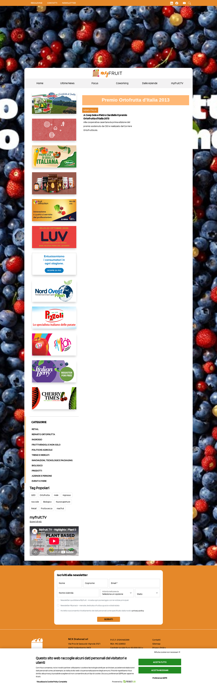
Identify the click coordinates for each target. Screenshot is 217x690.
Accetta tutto (160, 662)
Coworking (122, 83)
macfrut (60, 508)
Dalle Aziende (149, 83)
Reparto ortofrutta (43, 434)
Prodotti (37, 470)
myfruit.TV (177, 83)
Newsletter (69, 2)
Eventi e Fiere (39, 481)
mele (56, 495)
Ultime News (67, 83)
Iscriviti (108, 619)
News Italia (90, 110)
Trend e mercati (40, 455)
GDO (33, 495)
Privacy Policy (159, 647)
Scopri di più (36, 521)
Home (39, 83)
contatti (52, 2)
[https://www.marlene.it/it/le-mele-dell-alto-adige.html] (54, 266)
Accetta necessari (159, 670)
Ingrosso (37, 439)
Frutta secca (46, 508)
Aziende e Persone (42, 475)
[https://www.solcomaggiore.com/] (54, 132)
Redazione (36, 2)
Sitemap (156, 643)
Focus (95, 83)
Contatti (156, 639)
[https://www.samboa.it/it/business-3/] (54, 346)
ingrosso (67, 495)
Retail (35, 429)
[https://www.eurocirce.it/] (54, 105)
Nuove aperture (63, 501)
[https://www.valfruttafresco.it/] (54, 158)
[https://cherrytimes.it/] (54, 400)
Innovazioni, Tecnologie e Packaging (52, 460)
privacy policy (138, 610)
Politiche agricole (42, 449)
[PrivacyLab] (129, 681)
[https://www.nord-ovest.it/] (54, 293)
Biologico (37, 465)
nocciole (35, 501)
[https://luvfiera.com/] (54, 239)
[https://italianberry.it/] (54, 373)
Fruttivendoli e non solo (46, 444)
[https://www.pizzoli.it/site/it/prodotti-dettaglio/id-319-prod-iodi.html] (54, 320)
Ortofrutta (45, 495)
